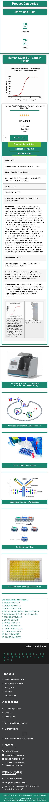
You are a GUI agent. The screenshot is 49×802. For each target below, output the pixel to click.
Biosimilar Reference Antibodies (24, 502)
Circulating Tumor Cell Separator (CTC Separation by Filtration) (24, 384)
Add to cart (19, 138)
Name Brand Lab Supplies (24, 465)
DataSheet (25, 31)
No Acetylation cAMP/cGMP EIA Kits (24, 587)
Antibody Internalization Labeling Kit (24, 426)
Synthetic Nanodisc (24, 547)
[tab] (24, 144)
